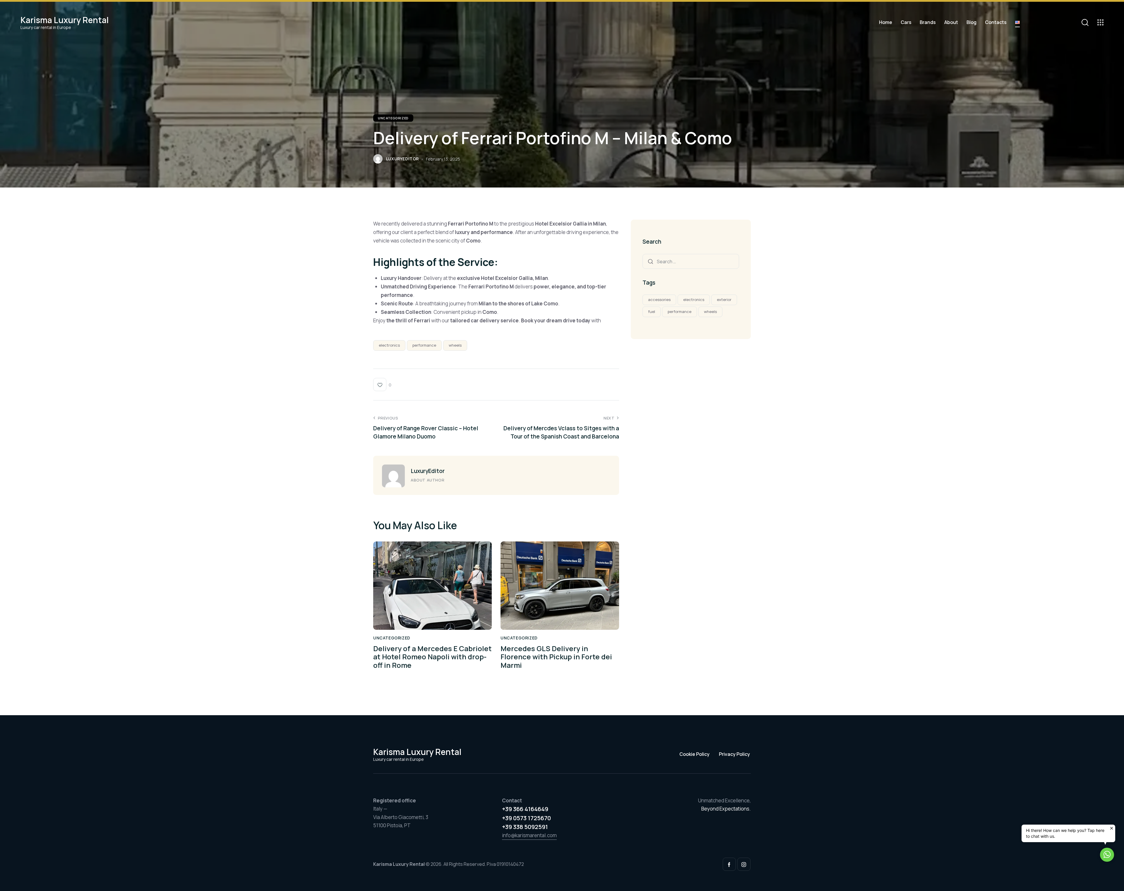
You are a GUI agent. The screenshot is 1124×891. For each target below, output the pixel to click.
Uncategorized (393, 118)
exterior (724, 299)
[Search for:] (690, 261)
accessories (659, 299)
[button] (1107, 855)
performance (424, 345)
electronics (389, 345)
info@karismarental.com (529, 835)
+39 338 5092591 (525, 827)
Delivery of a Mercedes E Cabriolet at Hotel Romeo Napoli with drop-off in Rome (432, 657)
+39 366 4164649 (525, 809)
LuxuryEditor (428, 471)
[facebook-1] (729, 864)
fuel (651, 311)
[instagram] (744, 864)
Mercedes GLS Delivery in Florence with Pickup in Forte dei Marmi (556, 657)
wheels (455, 345)
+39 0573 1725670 (526, 818)
